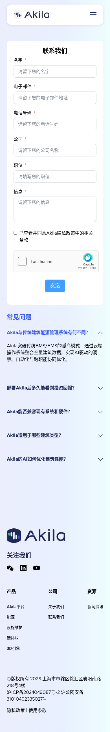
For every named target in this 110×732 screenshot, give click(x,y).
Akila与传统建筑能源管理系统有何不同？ (48, 332)
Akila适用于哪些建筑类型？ (35, 435)
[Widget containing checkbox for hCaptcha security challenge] (56, 261)
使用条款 (37, 710)
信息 (18, 191)
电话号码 (23, 113)
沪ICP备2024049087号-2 (33, 692)
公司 (18, 139)
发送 (55, 285)
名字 (18, 60)
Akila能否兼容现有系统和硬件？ (39, 411)
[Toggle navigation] (93, 14)
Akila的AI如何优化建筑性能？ (37, 459)
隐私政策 (16, 710)
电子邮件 (23, 86)
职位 (18, 165)
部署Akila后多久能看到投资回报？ (42, 388)
